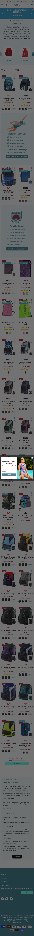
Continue (9, 474)
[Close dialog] (32, 458)
